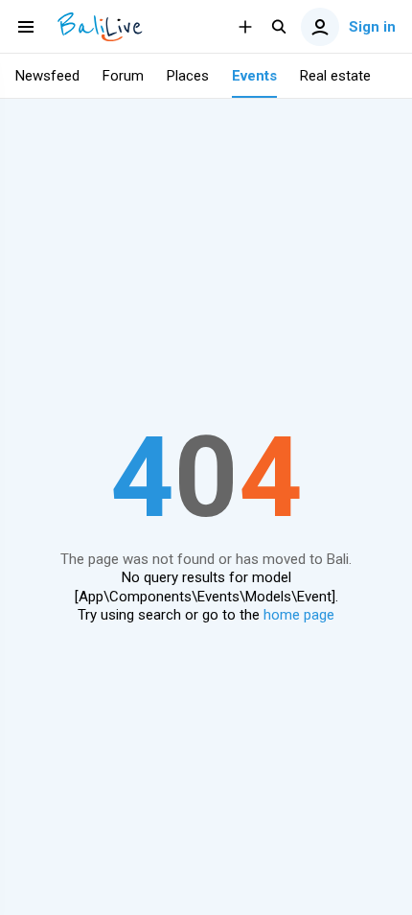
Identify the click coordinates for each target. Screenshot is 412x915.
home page (298, 614)
